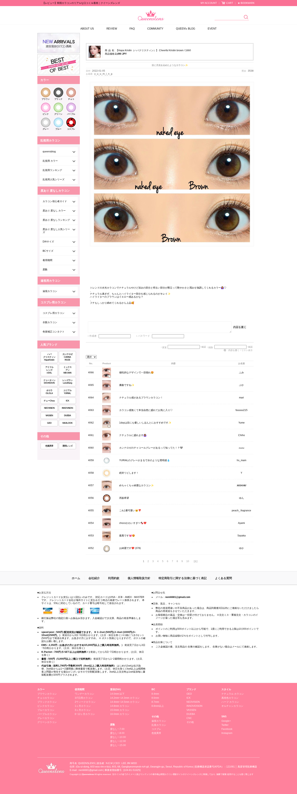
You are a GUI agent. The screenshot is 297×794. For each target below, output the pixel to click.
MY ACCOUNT (209, 3)
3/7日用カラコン (84, 697)
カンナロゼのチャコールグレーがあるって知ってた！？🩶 (151, 448)
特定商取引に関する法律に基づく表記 (183, 578)
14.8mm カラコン (119, 706)
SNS (223, 716)
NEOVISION (49, 408)
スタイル (226, 689)
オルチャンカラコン (232, 706)
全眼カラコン (50, 322)
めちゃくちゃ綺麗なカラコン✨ (136, 485)
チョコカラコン (45, 697)
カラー (41, 689)
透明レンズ (67, 446)
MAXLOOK (67, 423)
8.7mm (155, 702)
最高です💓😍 (127, 535)
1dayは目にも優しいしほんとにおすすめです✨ (145, 422)
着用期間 (47, 260)
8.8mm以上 (158, 706)
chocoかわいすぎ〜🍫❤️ (132, 523)
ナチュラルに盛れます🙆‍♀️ (132, 435)
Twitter (225, 725)
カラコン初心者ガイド (55, 201)
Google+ (226, 721)
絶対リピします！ (129, 473)
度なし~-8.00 (117, 733)
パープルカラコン (47, 714)
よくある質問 (223, 578)
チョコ (71, 99)
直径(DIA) (115, 689)
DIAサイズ (48, 241)
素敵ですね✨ (126, 385)
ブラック (58, 99)
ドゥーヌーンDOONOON (49, 381)
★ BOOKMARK (246, 3)
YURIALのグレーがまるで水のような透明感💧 (144, 460)
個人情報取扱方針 (139, 578)
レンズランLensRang (67, 381)
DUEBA (67, 415)
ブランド (191, 689)
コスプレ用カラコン (53, 313)
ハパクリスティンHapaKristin (49, 357)
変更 (164, 347)
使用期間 (79, 689)
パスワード (144, 335)
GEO (49, 423)
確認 (203, 347)
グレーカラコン (45, 718)
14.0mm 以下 (117, 693)
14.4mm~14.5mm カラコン (125, 702)
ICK (67, 400)
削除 (211, 347)
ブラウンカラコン (47, 693)
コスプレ (71, 129)
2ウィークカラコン (85, 702)
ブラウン (46, 99)
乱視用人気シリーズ (53, 179)
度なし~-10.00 (118, 737)
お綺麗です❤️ (126, 548)
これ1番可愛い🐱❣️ (130, 510)
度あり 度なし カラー (54, 210)
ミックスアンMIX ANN (67, 370)
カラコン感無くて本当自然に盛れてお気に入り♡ (146, 410)
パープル (71, 114)
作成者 (93, 335)
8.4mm (155, 693)
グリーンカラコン (47, 722)
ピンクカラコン (45, 706)
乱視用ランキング (52, 170)
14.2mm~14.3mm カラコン (125, 697)
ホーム (76, 578)
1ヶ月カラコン (83, 706)
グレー (46, 129)
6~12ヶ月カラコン (85, 714)
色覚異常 (49, 446)
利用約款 (113, 578)
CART (229, 3)
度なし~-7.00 (117, 729)
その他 (155, 716)
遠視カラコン (50, 291)
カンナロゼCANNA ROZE (67, 357)
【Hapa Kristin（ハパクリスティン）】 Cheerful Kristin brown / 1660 (153, 50)
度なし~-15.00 (118, 745)
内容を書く (239, 327)
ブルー (58, 129)
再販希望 (124, 498)
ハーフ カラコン (230, 702)
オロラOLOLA (49, 391)
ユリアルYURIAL (67, 391)
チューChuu (49, 400)
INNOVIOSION (194, 706)
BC (153, 689)
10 (187, 561)
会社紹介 (94, 578)
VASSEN (49, 415)
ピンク (46, 114)
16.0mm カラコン (119, 714)
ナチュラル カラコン (232, 693)
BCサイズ (48, 250)
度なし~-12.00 (118, 741)
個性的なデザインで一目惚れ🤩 (136, 372)
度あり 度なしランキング (56, 220)
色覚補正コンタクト (53, 331)
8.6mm (155, 697)
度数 (45, 269)
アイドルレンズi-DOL (49, 370)
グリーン (58, 114)
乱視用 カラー (50, 160)
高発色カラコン (229, 697)
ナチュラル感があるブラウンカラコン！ (141, 397)
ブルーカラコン (45, 710)
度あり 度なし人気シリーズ (56, 231)
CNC (189, 718)
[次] (195, 561)
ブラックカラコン (47, 702)
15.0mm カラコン (119, 710)
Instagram (226, 733)
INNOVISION (67, 408)
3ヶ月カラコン (83, 710)
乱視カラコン (159, 725)
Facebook (226, 729)
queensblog (49, 151)
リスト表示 (247, 350)
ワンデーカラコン (84, 693)
